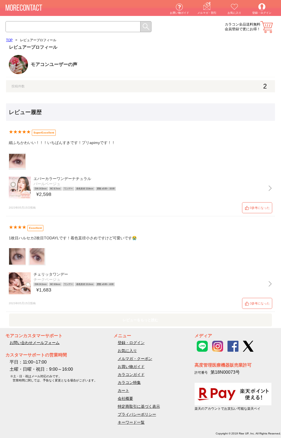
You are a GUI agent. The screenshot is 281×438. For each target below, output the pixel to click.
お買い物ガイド (179, 12)
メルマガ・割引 (207, 12)
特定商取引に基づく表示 (139, 406)
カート (266, 27)
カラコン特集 (129, 382)
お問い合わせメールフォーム (35, 342)
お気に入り (234, 12)
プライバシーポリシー (137, 414)
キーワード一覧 (131, 422)
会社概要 (125, 398)
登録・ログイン (261, 12)
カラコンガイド (131, 374)
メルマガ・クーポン (135, 358)
